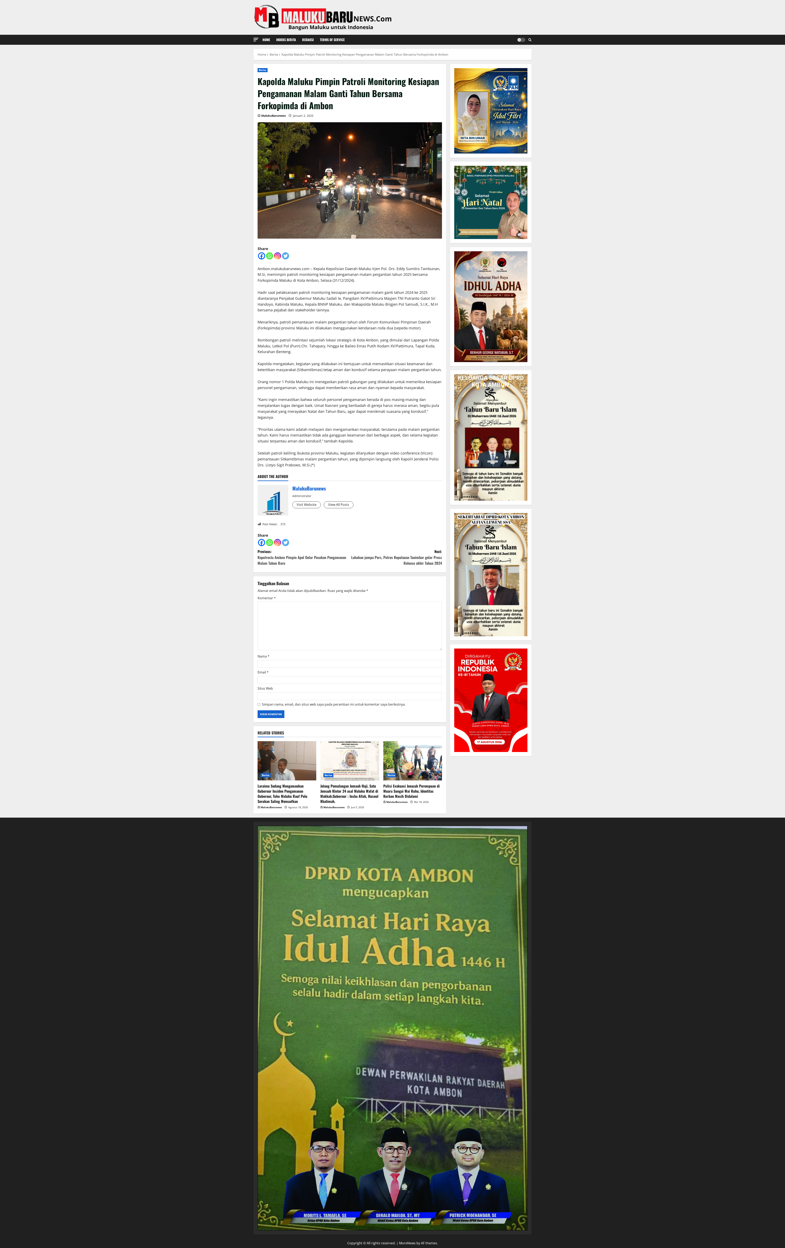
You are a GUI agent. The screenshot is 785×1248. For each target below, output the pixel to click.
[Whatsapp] (269, 255)
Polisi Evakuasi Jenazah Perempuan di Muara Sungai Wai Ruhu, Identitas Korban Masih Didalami (411, 791)
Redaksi (308, 39)
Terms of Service (332, 39)
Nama (263, 656)
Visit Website (306, 504)
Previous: (302, 557)
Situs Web (265, 688)
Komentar (267, 598)
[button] (255, 39)
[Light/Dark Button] (521, 40)
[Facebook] (261, 255)
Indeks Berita (286, 39)
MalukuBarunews (273, 116)
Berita (262, 70)
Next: (396, 557)
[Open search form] (530, 40)
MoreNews (407, 1243)
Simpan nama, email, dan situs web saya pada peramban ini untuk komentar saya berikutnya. (334, 704)
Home (266, 39)
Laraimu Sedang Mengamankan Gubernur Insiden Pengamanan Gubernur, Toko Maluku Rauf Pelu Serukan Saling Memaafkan (282, 793)
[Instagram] (277, 255)
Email (263, 672)
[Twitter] (285, 255)
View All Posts (338, 504)
